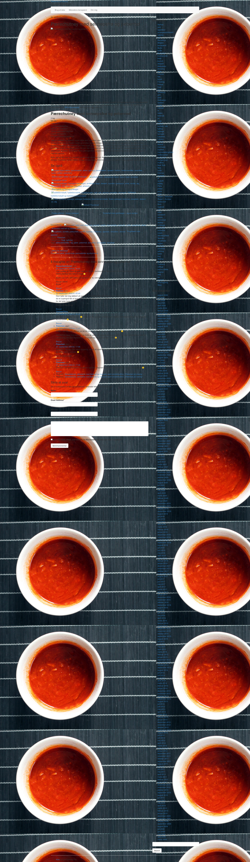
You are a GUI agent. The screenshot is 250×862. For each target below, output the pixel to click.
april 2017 (162, 586)
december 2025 (164, 316)
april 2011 (162, 774)
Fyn (159, 89)
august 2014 (163, 670)
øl (158, 178)
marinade (161, 147)
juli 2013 (161, 704)
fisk (159, 76)
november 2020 (164, 474)
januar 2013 (162, 719)
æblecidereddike (62, 242)
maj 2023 (161, 396)
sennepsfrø (101, 242)
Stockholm (162, 240)
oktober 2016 (163, 602)
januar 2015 (162, 657)
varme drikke (163, 269)
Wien (160, 285)
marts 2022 (162, 433)
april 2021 (162, 461)
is (158, 110)
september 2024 (164, 355)
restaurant (162, 201)
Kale (58, 859)
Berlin (160, 48)
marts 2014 (162, 683)
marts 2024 (162, 370)
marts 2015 (162, 652)
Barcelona (162, 40)
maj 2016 (161, 615)
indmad (161, 108)
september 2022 (164, 417)
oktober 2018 (163, 540)
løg (71, 242)
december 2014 (164, 659)
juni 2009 (161, 831)
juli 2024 (161, 360)
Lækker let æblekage (59, 250)
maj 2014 (161, 678)
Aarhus (160, 24)
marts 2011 (162, 777)
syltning (69, 240)
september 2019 (164, 511)
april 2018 (162, 555)
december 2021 (164, 441)
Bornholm (161, 53)
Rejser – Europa (164, 199)
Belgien (161, 42)
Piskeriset (61, 237)
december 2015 (164, 628)
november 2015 (164, 631)
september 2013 (164, 698)
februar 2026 (163, 310)
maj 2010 (161, 803)
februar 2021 (163, 467)
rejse (160, 193)
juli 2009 (161, 829)
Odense (161, 173)
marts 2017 (162, 589)
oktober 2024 (163, 352)
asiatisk (161, 35)
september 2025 (164, 323)
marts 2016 (162, 620)
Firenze (161, 74)
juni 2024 (161, 362)
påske (160, 188)
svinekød (161, 248)
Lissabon (161, 136)
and (159, 27)
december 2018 (164, 534)
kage (160, 121)
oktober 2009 (163, 821)
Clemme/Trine (62, 311)
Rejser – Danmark (165, 196)
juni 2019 (161, 519)
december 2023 (164, 378)
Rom (159, 204)
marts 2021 (162, 464)
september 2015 (164, 636)
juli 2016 (161, 610)
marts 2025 (162, 339)
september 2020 (164, 480)
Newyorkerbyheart (64, 266)
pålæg (160, 183)
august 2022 (163, 420)
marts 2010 (162, 808)
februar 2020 (163, 498)
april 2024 (162, 368)
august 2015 (163, 638)
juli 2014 (161, 672)
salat (159, 212)
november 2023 (164, 381)
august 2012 (163, 732)
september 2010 (164, 792)
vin (159, 277)
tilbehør (161, 259)
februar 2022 (163, 435)
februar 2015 (163, 654)
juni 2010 (161, 800)
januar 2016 (162, 625)
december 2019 (164, 503)
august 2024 (163, 357)
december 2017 (164, 566)
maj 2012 (161, 740)
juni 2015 (161, 644)
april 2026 (162, 305)
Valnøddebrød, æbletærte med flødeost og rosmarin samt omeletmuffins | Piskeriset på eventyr (103, 374)
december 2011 (164, 753)
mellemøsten (163, 154)
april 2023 (162, 399)
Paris (160, 186)
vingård (161, 279)
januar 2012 (162, 750)
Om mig (94, 10)
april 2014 (162, 680)
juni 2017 (161, 581)
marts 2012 (162, 745)
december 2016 (164, 597)
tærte (160, 253)
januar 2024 (162, 375)
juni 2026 (161, 300)
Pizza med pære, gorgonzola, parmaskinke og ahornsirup (74, 253)
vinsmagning (163, 282)
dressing (161, 68)
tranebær (110, 242)
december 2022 (164, 409)
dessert (161, 63)
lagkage (161, 131)
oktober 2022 (163, 414)
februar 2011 (163, 779)
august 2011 (163, 764)
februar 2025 (163, 342)
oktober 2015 (163, 633)
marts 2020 (162, 495)
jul (158, 118)
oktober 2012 (163, 727)
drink (160, 71)
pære (76, 242)
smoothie (161, 230)
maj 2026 (161, 302)
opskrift (161, 180)
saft (159, 209)
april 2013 (162, 711)
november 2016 (164, 599)
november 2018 (164, 537)
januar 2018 (162, 563)
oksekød (161, 175)
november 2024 (164, 349)
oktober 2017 (163, 571)
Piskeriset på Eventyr (59, 1)
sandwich (161, 214)
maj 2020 (161, 490)
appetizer (161, 29)
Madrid (160, 141)
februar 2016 (163, 623)
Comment (55, 419)
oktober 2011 (163, 758)
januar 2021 (162, 469)
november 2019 (164, 506)
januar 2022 (162, 438)
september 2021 (164, 448)
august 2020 (163, 482)
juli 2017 (161, 579)
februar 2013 (163, 717)
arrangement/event (165, 32)
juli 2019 (161, 516)
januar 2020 (162, 500)
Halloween (162, 100)
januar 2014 (162, 688)
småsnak (161, 227)
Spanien (161, 238)
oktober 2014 (163, 665)
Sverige (161, 246)
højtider (161, 102)
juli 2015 (161, 641)
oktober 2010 (163, 790)
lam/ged (161, 134)
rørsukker (92, 242)
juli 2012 (161, 735)
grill (159, 95)
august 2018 (163, 545)
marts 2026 (162, 308)
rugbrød (161, 207)
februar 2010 (163, 810)
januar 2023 (162, 407)
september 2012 (164, 730)
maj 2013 (161, 709)
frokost (160, 84)
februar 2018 (163, 560)
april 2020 (162, 493)
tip (159, 261)
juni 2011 (161, 769)
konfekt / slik (163, 126)
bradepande (163, 55)
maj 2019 (161, 521)
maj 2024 (161, 365)
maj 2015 (161, 646)
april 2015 (162, 649)
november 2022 (164, 412)
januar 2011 (162, 782)
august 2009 (163, 826)
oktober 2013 (163, 696)
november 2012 (164, 724)
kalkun (160, 123)
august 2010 (163, 795)
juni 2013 (161, 706)
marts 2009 (162, 839)
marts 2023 (162, 401)
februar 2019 (163, 529)
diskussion (162, 66)
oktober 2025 (163, 321)
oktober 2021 (163, 446)
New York (161, 165)
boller (160, 50)
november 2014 (164, 662)
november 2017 (164, 568)
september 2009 (164, 823)
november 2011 (164, 756)
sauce (160, 217)
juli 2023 (161, 391)
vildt (159, 274)
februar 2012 (163, 748)
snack (160, 233)
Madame (59, 290)
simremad (162, 220)
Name (53, 390)
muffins (161, 162)
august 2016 (163, 607)
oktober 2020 (163, 477)
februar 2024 (163, 373)
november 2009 (164, 818)
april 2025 (162, 336)
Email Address (57, 400)
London (161, 139)
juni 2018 (161, 550)
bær (159, 37)
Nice (159, 167)
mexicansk (162, 157)
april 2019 (162, 524)
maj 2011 (161, 771)
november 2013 (164, 693)
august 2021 (163, 451)
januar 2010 (162, 813)
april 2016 (162, 618)
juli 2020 (161, 485)
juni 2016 (161, 612)
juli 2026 (161, 297)
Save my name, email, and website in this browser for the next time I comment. (87, 439)
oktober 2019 (163, 508)
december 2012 (164, 722)
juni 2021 (161, 456)
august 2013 (163, 701)
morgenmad (163, 160)
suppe (160, 243)
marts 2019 (162, 526)
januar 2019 (162, 532)
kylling (160, 128)
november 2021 (164, 443)
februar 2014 (163, 685)
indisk (160, 105)
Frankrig (161, 81)
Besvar (59, 288)
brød (159, 58)
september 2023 (164, 386)
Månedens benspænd (78, 10)
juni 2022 (161, 425)
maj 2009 (161, 834)
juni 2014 (161, 675)
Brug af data (60, 10)
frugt (63, 240)
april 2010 (162, 805)
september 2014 (164, 667)
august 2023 (163, 388)
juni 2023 (161, 394)
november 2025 (164, 318)
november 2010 (164, 787)
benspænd (162, 45)
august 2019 (163, 513)
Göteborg (161, 92)
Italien (160, 113)
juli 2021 (161, 454)
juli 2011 (161, 766)
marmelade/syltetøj (165, 152)
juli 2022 (161, 422)
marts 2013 (162, 714)
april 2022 (162, 430)
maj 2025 (161, 334)
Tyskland (161, 264)
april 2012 (162, 743)
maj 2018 (161, 553)
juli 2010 (161, 797)
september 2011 (164, 761)
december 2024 (164, 347)
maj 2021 (161, 459)
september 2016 (164, 605)
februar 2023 (163, 404)
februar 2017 (163, 592)
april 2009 (162, 836)
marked (161, 149)
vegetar (161, 272)
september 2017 (164, 573)
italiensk (161, 115)
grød (159, 97)
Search (157, 850)
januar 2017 (162, 594)
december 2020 (164, 472)
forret (160, 79)
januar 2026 (162, 313)
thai (159, 256)
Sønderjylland (163, 235)
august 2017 (163, 576)
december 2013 (164, 691)
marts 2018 (162, 558)
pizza (160, 191)
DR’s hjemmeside (72, 107)
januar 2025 (162, 344)
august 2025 (163, 326)
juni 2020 (161, 487)
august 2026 (163, 295)
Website (54, 409)
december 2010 (164, 784)
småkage (161, 225)
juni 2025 (161, 331)
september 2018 (164, 542)
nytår (160, 170)
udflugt (160, 266)
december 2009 (164, 816)
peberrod (83, 242)
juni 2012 (161, 737)
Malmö (160, 144)
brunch (160, 61)
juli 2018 (161, 547)
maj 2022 (161, 428)
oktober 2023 (163, 383)
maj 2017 (161, 584)
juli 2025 (161, 329)
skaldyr (160, 222)
